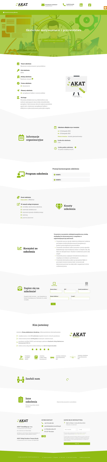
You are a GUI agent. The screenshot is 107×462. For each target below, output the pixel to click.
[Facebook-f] (42, 436)
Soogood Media (87, 457)
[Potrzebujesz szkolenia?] (43, 4)
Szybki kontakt (70, 4)
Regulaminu (76, 433)
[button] (71, 175)
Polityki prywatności (82, 433)
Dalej (53, 304)
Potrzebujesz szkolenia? (51, 4)
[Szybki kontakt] (64, 4)
